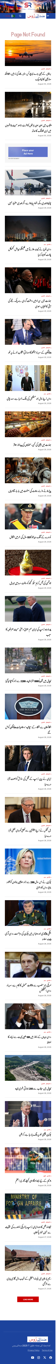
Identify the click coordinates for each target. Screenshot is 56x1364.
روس (45, 244)
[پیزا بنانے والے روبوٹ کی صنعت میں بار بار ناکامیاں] (28, 470)
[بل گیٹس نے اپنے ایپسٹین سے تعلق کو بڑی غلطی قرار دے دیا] (28, 810)
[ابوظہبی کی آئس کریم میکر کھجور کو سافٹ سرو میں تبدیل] (28, 562)
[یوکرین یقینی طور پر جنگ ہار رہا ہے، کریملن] (28, 1114)
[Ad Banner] (28, 152)
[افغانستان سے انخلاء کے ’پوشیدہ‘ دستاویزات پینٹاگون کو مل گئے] (28, 707)
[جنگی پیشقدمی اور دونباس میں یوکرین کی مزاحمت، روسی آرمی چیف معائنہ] (28, 913)
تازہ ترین (43, 69)
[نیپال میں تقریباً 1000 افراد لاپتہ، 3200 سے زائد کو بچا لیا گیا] (28, 660)
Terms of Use (47, 1350)
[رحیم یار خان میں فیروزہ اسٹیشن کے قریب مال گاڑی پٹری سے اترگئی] (28, 1258)
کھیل (44, 1176)
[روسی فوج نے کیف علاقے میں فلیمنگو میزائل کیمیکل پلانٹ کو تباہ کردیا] (28, 229)
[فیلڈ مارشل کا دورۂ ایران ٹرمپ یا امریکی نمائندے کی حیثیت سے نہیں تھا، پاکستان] (28, 1206)
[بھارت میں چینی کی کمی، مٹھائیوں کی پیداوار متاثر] (28, 424)
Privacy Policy (33, 1350)
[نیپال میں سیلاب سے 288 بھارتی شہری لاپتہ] (28, 1068)
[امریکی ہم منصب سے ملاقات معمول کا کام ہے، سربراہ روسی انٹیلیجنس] (28, 965)
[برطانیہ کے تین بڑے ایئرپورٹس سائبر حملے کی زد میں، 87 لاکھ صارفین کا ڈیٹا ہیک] (28, 53)
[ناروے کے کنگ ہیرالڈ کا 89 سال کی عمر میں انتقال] (28, 516)
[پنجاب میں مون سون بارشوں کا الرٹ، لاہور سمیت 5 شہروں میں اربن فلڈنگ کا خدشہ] (28, 105)
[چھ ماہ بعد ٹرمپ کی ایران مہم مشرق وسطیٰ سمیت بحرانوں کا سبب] (28, 609)
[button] (48, 16)
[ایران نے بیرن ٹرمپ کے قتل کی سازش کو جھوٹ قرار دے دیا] (28, 758)
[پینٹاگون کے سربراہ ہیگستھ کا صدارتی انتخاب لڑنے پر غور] (28, 332)
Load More (28, 1299)
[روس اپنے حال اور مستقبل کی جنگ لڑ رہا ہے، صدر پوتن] (28, 378)
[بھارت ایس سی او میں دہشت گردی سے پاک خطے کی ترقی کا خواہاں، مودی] (28, 280)
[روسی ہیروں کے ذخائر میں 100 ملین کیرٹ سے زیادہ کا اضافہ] (28, 1016)
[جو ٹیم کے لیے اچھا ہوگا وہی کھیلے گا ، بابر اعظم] (28, 1160)
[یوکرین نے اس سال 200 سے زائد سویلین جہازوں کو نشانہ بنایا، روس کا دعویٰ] (28, 861)
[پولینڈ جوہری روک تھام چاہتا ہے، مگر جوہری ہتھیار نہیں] (28, 182)
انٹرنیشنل (48, 69)
